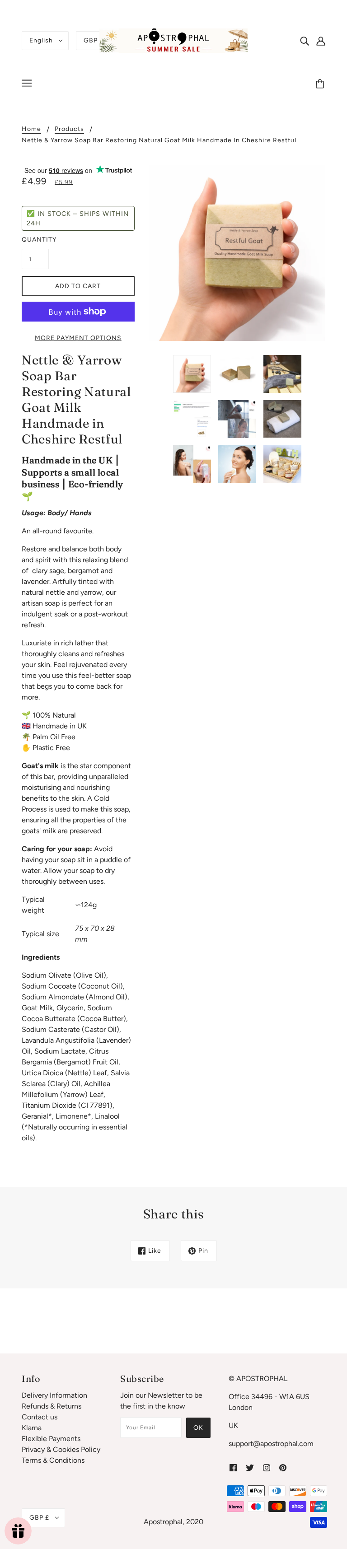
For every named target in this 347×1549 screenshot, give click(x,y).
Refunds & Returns (51, 1406)
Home (31, 129)
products (69, 129)
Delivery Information (54, 1395)
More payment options (78, 338)
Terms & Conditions (53, 1460)
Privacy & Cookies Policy (61, 1449)
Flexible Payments (51, 1438)
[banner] (173, 40)
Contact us (39, 1417)
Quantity (35, 239)
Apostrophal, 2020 (173, 1521)
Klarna (32, 1427)
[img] (304, 41)
